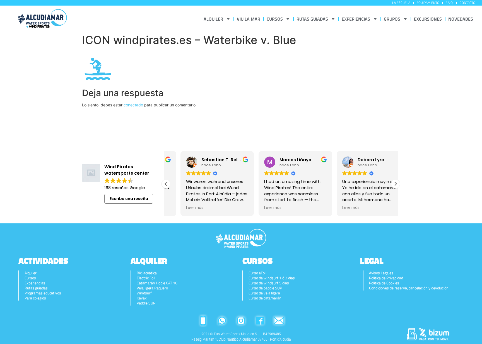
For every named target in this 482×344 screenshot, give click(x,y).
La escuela (401, 2)
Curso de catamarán (265, 298)
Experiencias (35, 283)
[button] (395, 184)
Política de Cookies (384, 283)
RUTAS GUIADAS (312, 19)
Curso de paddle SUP (265, 288)
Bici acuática (147, 272)
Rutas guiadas (36, 288)
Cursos (30, 277)
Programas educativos (43, 293)
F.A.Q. (449, 2)
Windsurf (144, 293)
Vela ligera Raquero (152, 288)
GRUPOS (392, 19)
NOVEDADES (460, 19)
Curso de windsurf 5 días (269, 283)
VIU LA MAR (248, 19)
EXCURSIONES (428, 19)
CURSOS (275, 19)
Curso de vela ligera (264, 293)
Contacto (467, 2)
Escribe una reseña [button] (129, 198)
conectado (133, 105)
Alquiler (31, 272)
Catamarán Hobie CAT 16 (157, 283)
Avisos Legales (381, 272)
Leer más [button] (180, 207)
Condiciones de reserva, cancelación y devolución (409, 288)
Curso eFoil (257, 272)
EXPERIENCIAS (356, 19)
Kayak (142, 298)
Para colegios (35, 298)
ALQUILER (213, 19)
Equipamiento (427, 2)
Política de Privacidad (386, 277)
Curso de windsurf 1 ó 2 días (272, 277)
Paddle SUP (146, 303)
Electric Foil (146, 277)
